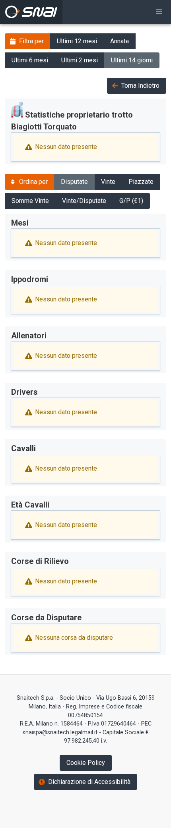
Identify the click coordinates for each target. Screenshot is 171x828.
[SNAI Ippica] (31, 12)
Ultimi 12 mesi (77, 41)
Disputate (74, 181)
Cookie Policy (85, 762)
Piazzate (141, 181)
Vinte (108, 181)
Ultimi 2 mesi (79, 60)
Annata (119, 41)
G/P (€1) (131, 201)
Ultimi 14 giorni (132, 60)
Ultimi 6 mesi (30, 60)
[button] (159, 12)
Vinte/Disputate (84, 201)
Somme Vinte (30, 201)
